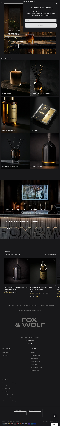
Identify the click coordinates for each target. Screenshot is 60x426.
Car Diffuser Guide (6, 398)
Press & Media (34, 358)
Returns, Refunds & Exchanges (9, 382)
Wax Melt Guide (6, 391)
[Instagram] (28, 344)
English (53, 424)
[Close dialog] (56, 3)
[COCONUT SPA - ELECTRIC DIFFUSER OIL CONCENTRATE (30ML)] (43, 271)
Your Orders (5, 355)
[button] (13, 46)
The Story (33, 352)
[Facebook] (31, 344)
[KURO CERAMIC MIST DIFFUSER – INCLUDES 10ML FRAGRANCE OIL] (17, 271)
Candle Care (5, 385)
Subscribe (40, 25)
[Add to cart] (27, 260)
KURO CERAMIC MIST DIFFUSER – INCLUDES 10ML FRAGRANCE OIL (16, 288)
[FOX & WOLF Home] (30, 323)
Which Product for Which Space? (10, 401)
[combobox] (54, 424)
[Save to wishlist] (29, 286)
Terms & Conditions (54, 421)
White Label (34, 364)
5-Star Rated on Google (14, 305)
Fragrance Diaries (35, 370)
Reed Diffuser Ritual (7, 388)
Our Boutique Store (35, 355)
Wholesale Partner (35, 361)
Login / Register (6, 352)
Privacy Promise (45, 421)
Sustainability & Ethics (36, 367)
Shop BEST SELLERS (50, 255)
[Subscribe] (44, 413)
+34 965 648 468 (30, 340)
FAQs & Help (5, 379)
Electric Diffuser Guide (7, 394)
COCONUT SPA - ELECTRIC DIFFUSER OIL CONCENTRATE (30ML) (41, 288)
